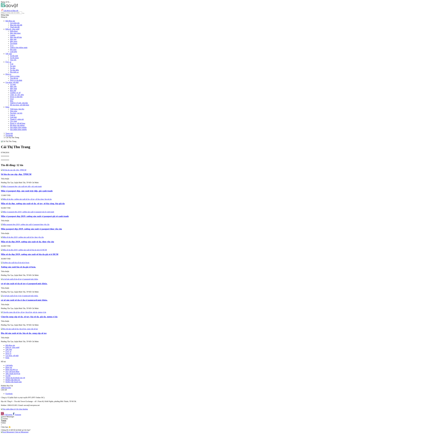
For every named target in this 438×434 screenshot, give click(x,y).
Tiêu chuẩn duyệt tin (12, 374)
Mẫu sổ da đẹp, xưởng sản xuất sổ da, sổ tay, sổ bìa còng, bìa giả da (33, 203)
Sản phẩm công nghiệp (18, 127)
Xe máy (13, 66)
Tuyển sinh (14, 56)
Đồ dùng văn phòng (17, 125)
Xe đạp (12, 68)
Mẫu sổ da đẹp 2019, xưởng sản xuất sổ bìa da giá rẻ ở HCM (29, 254)
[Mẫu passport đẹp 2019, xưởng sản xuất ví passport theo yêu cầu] (25, 224)
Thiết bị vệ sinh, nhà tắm (19, 103)
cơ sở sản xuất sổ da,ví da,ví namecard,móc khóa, (24, 300)
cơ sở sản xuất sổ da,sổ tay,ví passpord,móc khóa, (24, 283)
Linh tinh (13, 117)
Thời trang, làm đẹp (17, 109)
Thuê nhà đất (15, 27)
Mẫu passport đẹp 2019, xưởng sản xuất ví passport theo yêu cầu (31, 229)
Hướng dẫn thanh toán (13, 382)
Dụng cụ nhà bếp (16, 97)
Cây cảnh (13, 121)
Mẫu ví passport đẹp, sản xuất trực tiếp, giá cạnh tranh (27, 191)
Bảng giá (8, 367)
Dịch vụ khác (15, 76)
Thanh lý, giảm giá (17, 119)
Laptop (12, 35)
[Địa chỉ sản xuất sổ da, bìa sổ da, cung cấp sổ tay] (19, 329)
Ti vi (11, 45)
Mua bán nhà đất (16, 25)
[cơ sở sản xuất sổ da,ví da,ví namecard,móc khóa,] (19, 296)
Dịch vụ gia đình (16, 80)
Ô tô (11, 64)
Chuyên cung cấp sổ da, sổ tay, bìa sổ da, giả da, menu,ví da (29, 316)
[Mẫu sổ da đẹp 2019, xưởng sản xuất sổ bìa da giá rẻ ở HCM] (24, 250)
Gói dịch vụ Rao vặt (11, 10)
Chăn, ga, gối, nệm (17, 95)
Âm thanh (13, 43)
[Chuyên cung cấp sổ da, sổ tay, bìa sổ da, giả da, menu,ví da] (23, 312)
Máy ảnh (13, 39)
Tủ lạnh (13, 84)
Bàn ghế (13, 91)
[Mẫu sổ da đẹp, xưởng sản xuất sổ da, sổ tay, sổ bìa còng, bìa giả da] (26, 199)
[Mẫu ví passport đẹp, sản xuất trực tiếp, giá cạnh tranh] (21, 186)
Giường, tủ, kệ (15, 93)
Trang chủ (9, 133)
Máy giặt (13, 86)
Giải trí (12, 115)
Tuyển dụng (14, 58)
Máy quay (13, 41)
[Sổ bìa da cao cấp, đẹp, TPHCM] (13, 170)
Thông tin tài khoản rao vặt (15, 378)
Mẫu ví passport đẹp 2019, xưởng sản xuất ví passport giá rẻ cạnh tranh (35, 216)
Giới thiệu (9, 365)
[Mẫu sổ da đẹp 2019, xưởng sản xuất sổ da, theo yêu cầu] (22, 237)
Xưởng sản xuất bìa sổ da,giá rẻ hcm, (18, 267)
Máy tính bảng (15, 33)
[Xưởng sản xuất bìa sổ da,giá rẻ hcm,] (15, 263)
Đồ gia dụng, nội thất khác (19, 105)
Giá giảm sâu (15, 23)
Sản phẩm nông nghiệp (18, 129)
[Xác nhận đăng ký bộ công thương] (14, 409)
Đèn (11, 101)
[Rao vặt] (9, 7)
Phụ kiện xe (14, 72)
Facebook (9, 394)
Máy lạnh (13, 88)
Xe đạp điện (14, 70)
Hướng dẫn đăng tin (12, 380)
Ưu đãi (7, 376)
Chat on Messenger (21, 432)
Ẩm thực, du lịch (16, 113)
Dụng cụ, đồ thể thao (17, 123)
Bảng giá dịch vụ (11, 369)
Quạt (12, 99)
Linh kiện (13, 52)
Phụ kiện (13, 50)
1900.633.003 (6, 388)
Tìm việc (13, 60)
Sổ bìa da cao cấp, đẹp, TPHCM (16, 174)
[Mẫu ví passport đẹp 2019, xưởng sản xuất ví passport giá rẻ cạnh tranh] (27, 212)
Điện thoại (14, 31)
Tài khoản (9, 135)
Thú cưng (13, 111)
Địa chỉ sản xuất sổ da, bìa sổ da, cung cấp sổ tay (24, 333)
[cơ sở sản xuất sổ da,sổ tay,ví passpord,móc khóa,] (19, 279)
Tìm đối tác (14, 78)
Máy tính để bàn (16, 37)
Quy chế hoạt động (12, 372)
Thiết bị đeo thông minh (18, 48)
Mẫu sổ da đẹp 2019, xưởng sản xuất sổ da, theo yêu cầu (27, 241)
